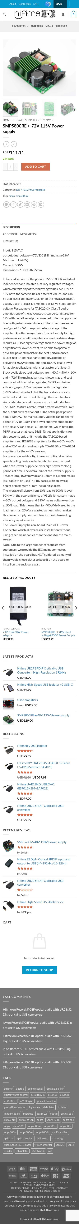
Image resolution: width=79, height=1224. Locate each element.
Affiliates (26, 1190)
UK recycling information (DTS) (32, 1188)
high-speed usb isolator (41, 1107)
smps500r (65, 1126)
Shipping (37, 26)
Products (19, 26)
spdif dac (9, 1138)
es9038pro (10, 1101)
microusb (28, 1113)
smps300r (19, 1126)
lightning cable (12, 1113)
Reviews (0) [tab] (10, 241)
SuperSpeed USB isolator (17, 1144)
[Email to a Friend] (27, 204)
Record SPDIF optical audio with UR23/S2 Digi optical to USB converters (37, 1012)
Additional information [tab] (20, 234)
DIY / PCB (46, 120)
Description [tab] (11, 227)
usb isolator (22, 1150)
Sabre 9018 (53, 1119)
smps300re (34, 1126)
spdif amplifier (60, 1132)
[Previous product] (14, 144)
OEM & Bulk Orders (47, 1190)
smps (12, 195)
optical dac (67, 1113)
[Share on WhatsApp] (6, 204)
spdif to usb (42, 1138)
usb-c (71, 1144)
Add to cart (35, 166)
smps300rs (50, 1126)
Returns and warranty (39, 1185)
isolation (62, 1107)
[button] (73, 14)
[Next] (69, 67)
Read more (52, 1210)
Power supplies (26, 120)
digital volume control (16, 1094)
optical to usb (26, 1119)
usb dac (8, 1150)
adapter (8, 1088)
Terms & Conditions (33, 1182)
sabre (40, 1119)
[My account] (63, 14)
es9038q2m (26, 1101)
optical (54, 1113)
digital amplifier (55, 1088)
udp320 (60, 1144)
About (12, 3)
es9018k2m (38, 1094)
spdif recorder (24, 1138)
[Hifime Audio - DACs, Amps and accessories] (35, 14)
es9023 (52, 1094)
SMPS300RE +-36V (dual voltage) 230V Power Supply (58, 633)
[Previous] (9, 67)
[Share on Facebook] (13, 204)
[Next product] (6, 144)
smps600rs (10, 1132)
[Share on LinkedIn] (41, 204)
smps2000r (42, 1132)
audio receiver (35, 1088)
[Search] (4, 14)
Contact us (25, 3)
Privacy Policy (58, 1182)
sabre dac (68, 1119)
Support (61, 26)
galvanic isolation (46, 1101)
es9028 (64, 1094)
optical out (10, 1119)
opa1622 (42, 1113)
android (20, 1088)
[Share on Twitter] (20, 204)
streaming (57, 1138)
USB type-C (38, 1150)
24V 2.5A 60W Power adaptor (16, 633)
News (49, 26)
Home (7, 120)
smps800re (22, 195)
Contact (62, 1188)
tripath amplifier (43, 1144)
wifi (50, 1150)
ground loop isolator (15, 1107)
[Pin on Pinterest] (34, 204)
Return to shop (39, 970)
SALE (36, 3)
